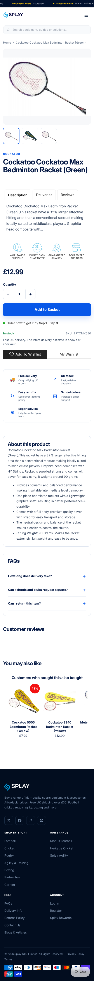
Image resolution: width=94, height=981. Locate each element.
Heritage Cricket (61, 848)
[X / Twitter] (8, 820)
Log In (54, 903)
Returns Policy (14, 918)
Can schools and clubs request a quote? (47, 589)
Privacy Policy (75, 954)
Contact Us (12, 925)
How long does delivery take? (47, 576)
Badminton (12, 877)
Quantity (9, 284)
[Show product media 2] (30, 136)
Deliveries (44, 195)
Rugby (9, 855)
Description (18, 195)
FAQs (8, 903)
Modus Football (61, 841)
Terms (8, 959)
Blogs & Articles (15, 932)
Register (56, 910)
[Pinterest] (41, 820)
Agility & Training (16, 863)
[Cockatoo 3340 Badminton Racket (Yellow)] (59, 701)
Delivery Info (13, 910)
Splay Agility (59, 855)
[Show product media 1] (11, 136)
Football (10, 841)
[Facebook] (19, 820)
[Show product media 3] (49, 136)
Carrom (9, 884)
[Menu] (86, 15)
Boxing (9, 870)
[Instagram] (30, 820)
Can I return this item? (47, 603)
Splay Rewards (60, 918)
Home (7, 42)
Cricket (9, 848)
